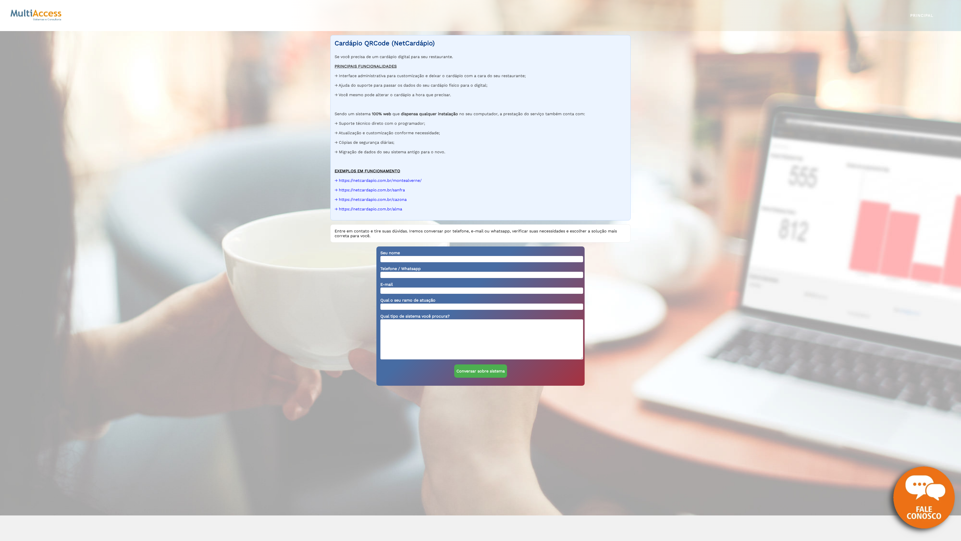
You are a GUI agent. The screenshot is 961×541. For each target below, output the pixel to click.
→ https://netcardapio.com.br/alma (368, 209)
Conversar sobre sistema (480, 371)
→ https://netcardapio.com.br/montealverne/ (378, 180)
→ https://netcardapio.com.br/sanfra (370, 190)
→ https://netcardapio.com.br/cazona (371, 199)
